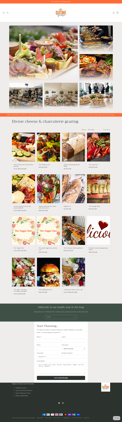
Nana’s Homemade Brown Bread (72, 165)
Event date (40, 353)
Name (39, 337)
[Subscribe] (75, 317)
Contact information (77, 417)
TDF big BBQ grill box (45, 290)
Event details (41, 361)
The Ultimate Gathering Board (73, 248)
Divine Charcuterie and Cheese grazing (23, 165)
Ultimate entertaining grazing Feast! (98, 249)
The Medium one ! (44, 165)
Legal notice (86, 417)
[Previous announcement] (3, 1)
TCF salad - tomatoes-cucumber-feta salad (20, 290)
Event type (65, 345)
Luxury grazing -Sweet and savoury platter (22, 207)
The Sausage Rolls (94, 206)
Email (64, 337)
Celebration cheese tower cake (73, 290)
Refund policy (40, 417)
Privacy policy (48, 417)
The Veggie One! (19, 248)
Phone (39, 345)
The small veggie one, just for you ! (48, 249)
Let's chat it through (61, 378)
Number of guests (67, 353)
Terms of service (58, 417)
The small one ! (94, 165)
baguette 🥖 (67, 206)
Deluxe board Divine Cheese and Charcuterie (47, 207)
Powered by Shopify (30, 417)
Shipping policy (67, 417)
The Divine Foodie (20, 417)
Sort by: (84, 129)
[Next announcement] (118, 1)
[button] (4, 13)
